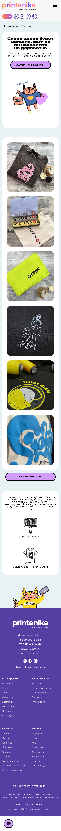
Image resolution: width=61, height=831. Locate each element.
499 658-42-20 (32, 644)
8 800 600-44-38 (30, 639)
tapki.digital (39, 786)
